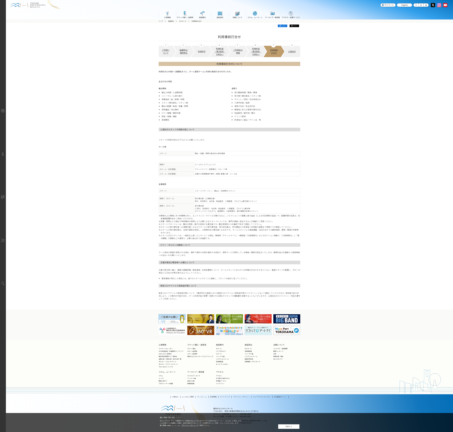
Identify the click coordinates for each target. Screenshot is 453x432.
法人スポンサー (278, 359)
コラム (161, 375)
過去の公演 (190, 381)
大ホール (219, 348)
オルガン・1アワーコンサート (168, 364)
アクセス (219, 375)
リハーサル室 (220, 356)
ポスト (295, 26)
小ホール (219, 353)
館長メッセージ (278, 351)
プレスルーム (202, 397)
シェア (283, 26)
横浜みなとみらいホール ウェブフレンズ (200, 356)
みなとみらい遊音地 (165, 353)
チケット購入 (191, 348)
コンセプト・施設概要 (280, 348)
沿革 (274, 353)
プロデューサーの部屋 (166, 383)
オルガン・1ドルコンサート (167, 361)
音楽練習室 (219, 361)
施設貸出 (171, 21)
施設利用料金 (249, 359)
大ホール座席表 (192, 351)
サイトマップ (225, 397)
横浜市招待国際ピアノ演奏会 (168, 356)
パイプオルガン (221, 351)
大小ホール (182, 21)
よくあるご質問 (188, 397)
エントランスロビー (222, 364)
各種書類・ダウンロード (252, 361)
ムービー (161, 378)
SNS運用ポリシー (280, 397)
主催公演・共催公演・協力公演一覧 (170, 359)
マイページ (389, 5)
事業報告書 (190, 383)
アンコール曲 (191, 378)
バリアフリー (220, 383)
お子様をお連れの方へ (223, 378)
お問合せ (175, 397)
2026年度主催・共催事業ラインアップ (171, 351)
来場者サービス (221, 381)
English (404, 5)
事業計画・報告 (278, 356)
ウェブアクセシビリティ (262, 397)
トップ (161, 21)
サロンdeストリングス (166, 366)
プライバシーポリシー (189, 425)
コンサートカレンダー (166, 348)
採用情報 (213, 397)
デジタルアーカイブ (193, 375)
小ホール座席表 (192, 353)
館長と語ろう (163, 381)
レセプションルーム (222, 359)
